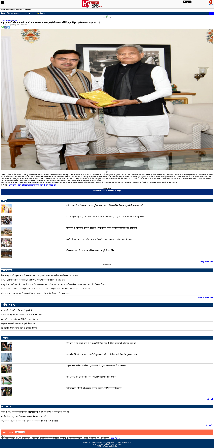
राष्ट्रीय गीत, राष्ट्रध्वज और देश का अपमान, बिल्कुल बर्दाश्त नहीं (23, 416)
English (42, 13)
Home (3, 20)
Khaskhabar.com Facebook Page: (107, 191)
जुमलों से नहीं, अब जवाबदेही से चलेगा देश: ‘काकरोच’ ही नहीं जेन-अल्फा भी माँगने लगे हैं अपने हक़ (35, 412)
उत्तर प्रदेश (17, 13)
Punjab (106, 443)
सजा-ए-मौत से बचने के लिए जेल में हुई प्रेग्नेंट (17, 310)
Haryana (113, 443)
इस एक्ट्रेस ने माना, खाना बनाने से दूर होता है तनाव (19, 328)
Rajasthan (9, 20)
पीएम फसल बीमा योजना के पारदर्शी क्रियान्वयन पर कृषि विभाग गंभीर (90, 250)
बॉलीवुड (3, 13)
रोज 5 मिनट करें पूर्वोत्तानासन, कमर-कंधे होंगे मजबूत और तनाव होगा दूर (91, 377)
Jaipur (15, 20)
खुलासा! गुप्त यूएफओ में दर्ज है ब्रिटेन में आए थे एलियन (20, 319)
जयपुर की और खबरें (207, 261)
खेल (12, 13)
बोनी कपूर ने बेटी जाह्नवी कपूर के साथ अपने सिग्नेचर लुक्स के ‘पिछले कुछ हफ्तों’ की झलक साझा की (101, 343)
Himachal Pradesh (124, 443)
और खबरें (210, 399)
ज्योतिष (8, 13)
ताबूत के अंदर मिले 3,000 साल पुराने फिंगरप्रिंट (18, 323)
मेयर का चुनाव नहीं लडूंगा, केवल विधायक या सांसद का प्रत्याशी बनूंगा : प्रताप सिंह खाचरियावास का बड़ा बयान (105, 217)
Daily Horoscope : (9, 432)
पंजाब (28, 13)
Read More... (115, 438)
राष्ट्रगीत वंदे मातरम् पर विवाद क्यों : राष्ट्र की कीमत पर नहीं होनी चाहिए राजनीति (29, 421)
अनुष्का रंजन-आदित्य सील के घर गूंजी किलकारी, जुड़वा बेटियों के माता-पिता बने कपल (96, 365)
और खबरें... (209, 425)
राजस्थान (23, 13)
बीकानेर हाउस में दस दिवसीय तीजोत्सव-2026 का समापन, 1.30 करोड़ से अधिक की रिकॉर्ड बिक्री (35, 293)
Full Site (114, 446)
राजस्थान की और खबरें (205, 297)
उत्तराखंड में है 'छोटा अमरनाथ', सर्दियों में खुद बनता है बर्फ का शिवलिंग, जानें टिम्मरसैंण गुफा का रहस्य (101, 354)
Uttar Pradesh (97, 443)
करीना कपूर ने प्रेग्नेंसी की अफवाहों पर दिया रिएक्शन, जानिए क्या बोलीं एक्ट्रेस (93, 388)
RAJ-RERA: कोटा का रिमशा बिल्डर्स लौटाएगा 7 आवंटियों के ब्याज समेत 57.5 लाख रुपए (33, 280)
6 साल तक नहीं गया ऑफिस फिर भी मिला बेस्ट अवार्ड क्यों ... (22, 315)
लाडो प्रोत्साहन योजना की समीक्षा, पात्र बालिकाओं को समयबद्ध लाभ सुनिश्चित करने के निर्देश (99, 239)
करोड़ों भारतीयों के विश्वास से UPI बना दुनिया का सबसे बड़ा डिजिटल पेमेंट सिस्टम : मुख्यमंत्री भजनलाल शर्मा (104, 205)
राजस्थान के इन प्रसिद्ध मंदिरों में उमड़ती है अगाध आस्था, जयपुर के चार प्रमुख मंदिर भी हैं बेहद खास (101, 228)
